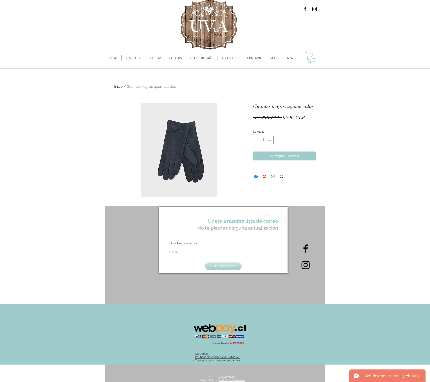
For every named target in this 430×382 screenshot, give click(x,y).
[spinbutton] (263, 140)
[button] (155, 58)
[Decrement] (256, 140)
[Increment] (270, 140)
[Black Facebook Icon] (305, 9)
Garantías (201, 353)
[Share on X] (281, 176)
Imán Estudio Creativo (232, 380)
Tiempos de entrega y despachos (217, 360)
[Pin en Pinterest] (264, 176)
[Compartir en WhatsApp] (273, 176)
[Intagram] (305, 265)
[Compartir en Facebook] (256, 176)
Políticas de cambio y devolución (217, 357)
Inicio (118, 86)
